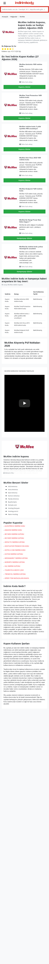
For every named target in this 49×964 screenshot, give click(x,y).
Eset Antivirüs (12, 493)
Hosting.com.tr (13, 511)
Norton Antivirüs (13, 496)
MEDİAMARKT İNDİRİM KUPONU (16, 558)
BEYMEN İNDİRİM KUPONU (14, 534)
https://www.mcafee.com (24, 452)
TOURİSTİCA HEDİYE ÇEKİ (14, 570)
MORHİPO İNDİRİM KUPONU (15, 562)
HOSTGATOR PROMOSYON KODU (17, 546)
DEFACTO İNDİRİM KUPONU (15, 542)
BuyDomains (12, 502)
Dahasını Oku (9, 473)
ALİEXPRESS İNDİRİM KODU (15, 526)
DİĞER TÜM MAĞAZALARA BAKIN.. (17, 578)
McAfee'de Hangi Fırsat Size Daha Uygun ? (30, 221)
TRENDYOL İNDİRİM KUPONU (15, 574)
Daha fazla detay (26, 82)
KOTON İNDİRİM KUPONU (14, 554)
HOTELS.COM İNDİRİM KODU (15, 550)
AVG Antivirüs (12, 486)
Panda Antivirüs (13, 499)
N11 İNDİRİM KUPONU (12, 566)
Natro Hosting (13, 514)
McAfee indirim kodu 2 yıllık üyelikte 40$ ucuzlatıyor (30, 127)
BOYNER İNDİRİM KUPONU (14, 538)
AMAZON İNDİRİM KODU (13, 530)
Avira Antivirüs (13, 489)
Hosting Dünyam (14, 508)
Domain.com (12, 505)
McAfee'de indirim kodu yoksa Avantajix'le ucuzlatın (31, 247)
